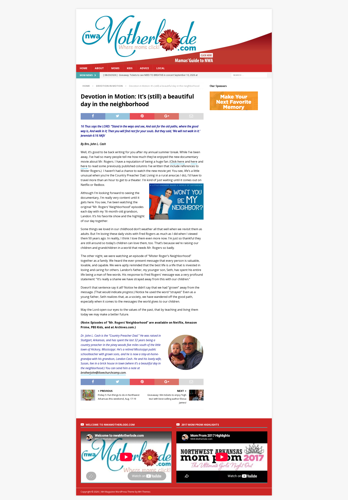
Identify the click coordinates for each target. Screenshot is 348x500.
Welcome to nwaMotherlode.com (110, 424)
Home (83, 68)
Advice (144, 68)
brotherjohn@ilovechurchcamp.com (103, 373)
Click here (177, 162)
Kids (129, 68)
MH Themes (144, 491)
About (99, 68)
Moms (115, 68)
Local (160, 68)
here (194, 162)
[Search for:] (249, 75)
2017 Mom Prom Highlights (200, 424)
